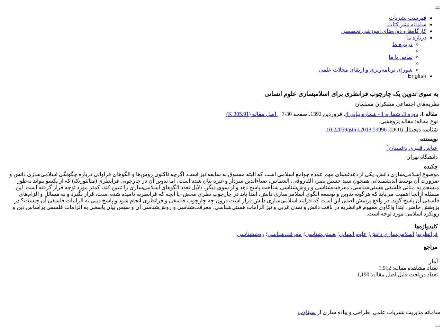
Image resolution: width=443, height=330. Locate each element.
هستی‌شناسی (320, 234)
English (417, 76)
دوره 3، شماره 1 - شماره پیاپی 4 (381, 114)
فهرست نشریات (407, 18)
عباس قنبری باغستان (412, 148)
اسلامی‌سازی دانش (392, 234)
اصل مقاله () (252, 114)
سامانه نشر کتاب (406, 24)
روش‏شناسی (250, 234)
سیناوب (307, 312)
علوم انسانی (353, 234)
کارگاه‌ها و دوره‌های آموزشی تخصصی (383, 31)
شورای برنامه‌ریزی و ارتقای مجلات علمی (366, 70)
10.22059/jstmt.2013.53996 (356, 129)
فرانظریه (427, 234)
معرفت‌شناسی (285, 234)
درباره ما (416, 37)
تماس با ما (401, 57)
